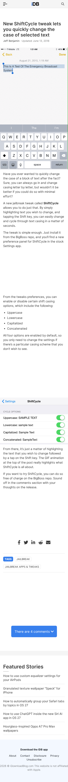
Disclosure (40, 755)
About (12, 755)
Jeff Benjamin (11, 40)
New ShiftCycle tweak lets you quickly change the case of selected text (32, 29)
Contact (25, 755)
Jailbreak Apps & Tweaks (22, 566)
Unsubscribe (34, 759)
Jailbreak (23, 559)
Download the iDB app (34, 749)
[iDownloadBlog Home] (35, 4)
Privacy (54, 755)
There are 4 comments (32, 632)
